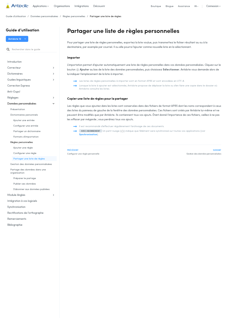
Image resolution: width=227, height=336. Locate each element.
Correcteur (14, 67)
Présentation (17, 109)
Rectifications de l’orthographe (25, 213)
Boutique (156, 6)
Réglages (12, 97)
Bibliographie (14, 225)
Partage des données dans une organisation (28, 171)
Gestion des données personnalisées (31, 164)
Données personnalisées (44, 16)
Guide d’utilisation (16, 16)
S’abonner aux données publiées (31, 189)
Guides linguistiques (19, 79)
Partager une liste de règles (105, 16)
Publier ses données (24, 183)
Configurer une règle (24, 153)
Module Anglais (16, 195)
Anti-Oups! (13, 91)
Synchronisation (26, 207)
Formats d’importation (26, 136)
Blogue (169, 6)
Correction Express (18, 85)
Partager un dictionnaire (27, 131)
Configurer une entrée (25, 125)
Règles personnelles (74, 16)
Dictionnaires (15, 73)
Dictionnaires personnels (24, 114)
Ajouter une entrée (24, 120)
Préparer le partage (24, 178)
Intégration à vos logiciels (22, 201)
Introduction (14, 61)
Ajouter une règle (23, 147)
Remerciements (16, 219)
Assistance (184, 6)
